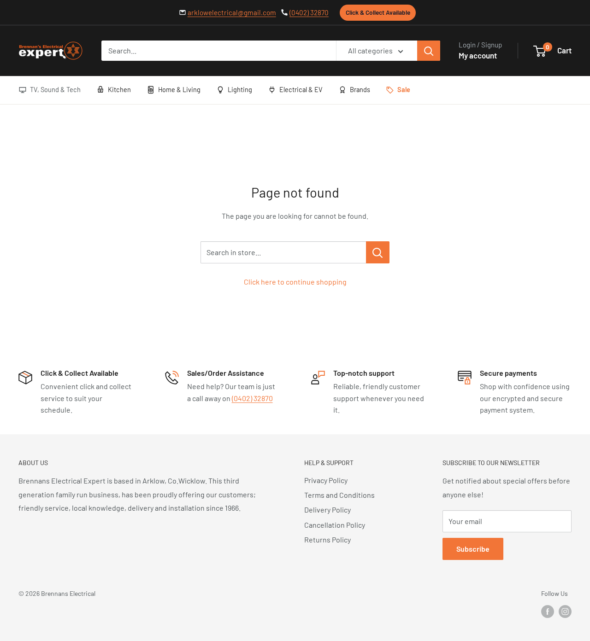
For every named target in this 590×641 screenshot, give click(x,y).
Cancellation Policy (334, 524)
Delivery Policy (327, 509)
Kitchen (119, 89)
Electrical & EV (301, 89)
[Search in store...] (377, 252)
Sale (403, 89)
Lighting (240, 89)
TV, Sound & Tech (55, 89)
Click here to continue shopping (295, 281)
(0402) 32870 (309, 12)
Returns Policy (327, 539)
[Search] (428, 51)
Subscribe (473, 548)
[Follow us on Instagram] (565, 611)
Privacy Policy (326, 480)
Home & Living (179, 89)
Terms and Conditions (339, 494)
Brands (360, 89)
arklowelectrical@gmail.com (232, 12)
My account (478, 55)
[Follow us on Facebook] (547, 611)
